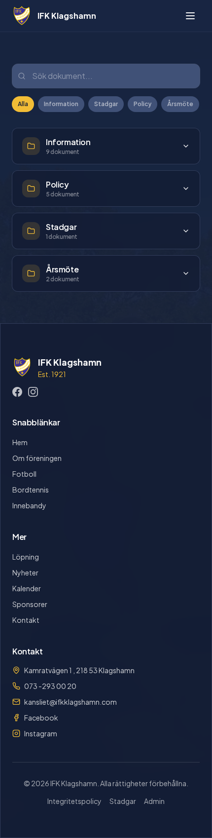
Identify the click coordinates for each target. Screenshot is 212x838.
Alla (23, 104)
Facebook (41, 717)
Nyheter (25, 572)
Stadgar (106, 104)
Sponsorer (29, 604)
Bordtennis (30, 489)
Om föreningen (37, 458)
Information (61, 104)
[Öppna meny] (190, 16)
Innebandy (29, 505)
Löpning (25, 556)
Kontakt (25, 619)
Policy (142, 104)
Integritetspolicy (74, 801)
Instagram (40, 733)
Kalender (26, 588)
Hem (20, 442)
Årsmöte (180, 104)
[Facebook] (17, 392)
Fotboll (24, 473)
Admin (154, 801)
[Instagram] (33, 392)
